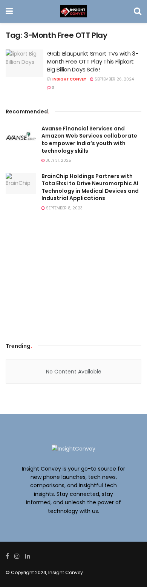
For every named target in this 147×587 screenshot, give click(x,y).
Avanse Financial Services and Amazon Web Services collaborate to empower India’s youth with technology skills (89, 140)
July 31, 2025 (58, 160)
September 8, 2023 (64, 208)
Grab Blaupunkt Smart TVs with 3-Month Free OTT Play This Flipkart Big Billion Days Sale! (92, 61)
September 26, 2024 (113, 79)
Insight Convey (69, 79)
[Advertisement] (73, 278)
